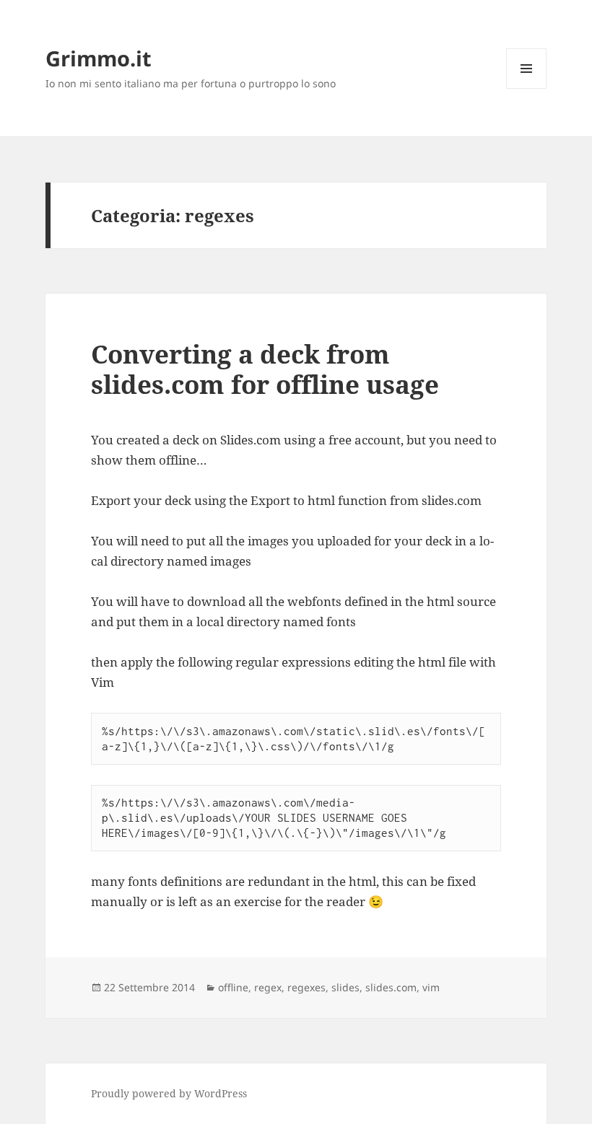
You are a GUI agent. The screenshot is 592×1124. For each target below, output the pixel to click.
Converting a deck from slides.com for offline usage (265, 369)
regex (268, 987)
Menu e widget (527, 88)
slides (345, 987)
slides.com (391, 987)
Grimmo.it (98, 58)
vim (431, 987)
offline (233, 987)
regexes (306, 987)
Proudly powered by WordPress (169, 1093)
